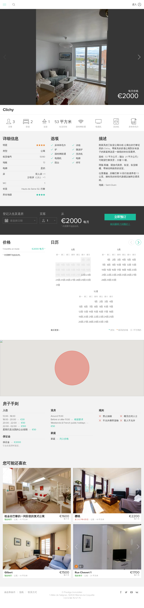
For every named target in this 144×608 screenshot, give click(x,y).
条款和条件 (9, 592)
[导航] (4, 4)
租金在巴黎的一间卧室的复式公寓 (24, 516)
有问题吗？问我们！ (120, 224)
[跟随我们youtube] (131, 592)
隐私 (21, 592)
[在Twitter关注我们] (126, 592)
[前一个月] (131, 242)
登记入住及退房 (13, 214)
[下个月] (138, 242)
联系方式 (32, 592)
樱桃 (77, 516)
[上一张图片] (6, 490)
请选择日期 (16, 220)
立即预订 (120, 217)
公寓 (16, 519)
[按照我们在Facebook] (120, 592)
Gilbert (8, 572)
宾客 (43, 214)
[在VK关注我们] (137, 592)
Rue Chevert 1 (83, 572)
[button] (139, 57)
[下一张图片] (67, 490)
